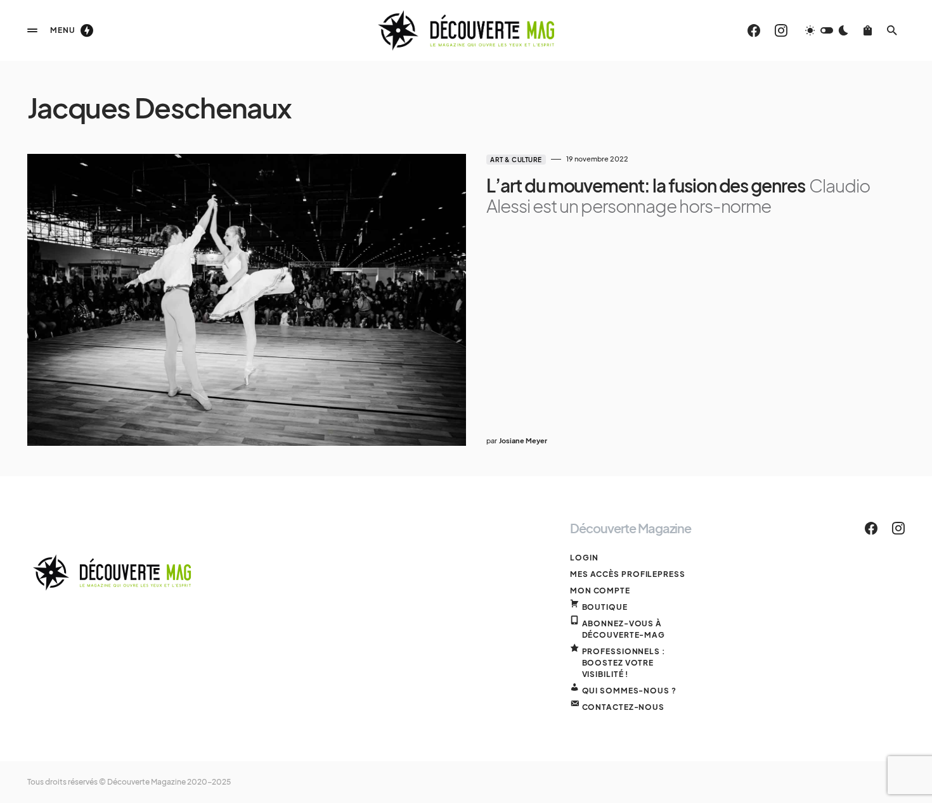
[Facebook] (754, 30)
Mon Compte (600, 590)
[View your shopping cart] (867, 30)
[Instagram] (781, 30)
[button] (32, 30)
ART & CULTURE (516, 159)
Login (584, 557)
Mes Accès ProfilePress (627, 574)
